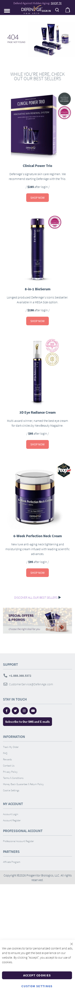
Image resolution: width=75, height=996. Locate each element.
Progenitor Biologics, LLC (42, 875)
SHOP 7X (56, 3)
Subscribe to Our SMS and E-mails (27, 722)
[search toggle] (57, 10)
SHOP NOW (37, 198)
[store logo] (29, 9)
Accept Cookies (37, 975)
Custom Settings (36, 986)
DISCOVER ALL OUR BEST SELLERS (36, 597)
